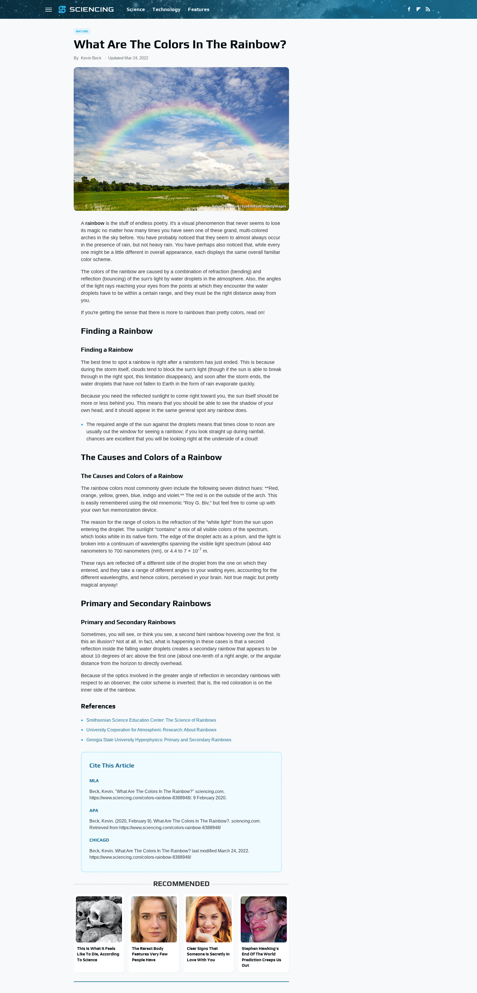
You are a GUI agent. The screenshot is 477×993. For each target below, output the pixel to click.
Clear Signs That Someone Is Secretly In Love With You (208, 954)
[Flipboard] (418, 9)
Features (198, 9)
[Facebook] (409, 9)
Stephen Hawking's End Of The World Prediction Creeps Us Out (261, 957)
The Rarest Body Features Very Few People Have (150, 954)
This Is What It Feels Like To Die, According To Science (98, 954)
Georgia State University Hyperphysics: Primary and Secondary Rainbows (158, 739)
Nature (82, 31)
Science (136, 9)
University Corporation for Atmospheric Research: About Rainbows (151, 729)
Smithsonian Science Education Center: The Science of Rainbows (151, 720)
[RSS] (428, 9)
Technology (166, 9)
